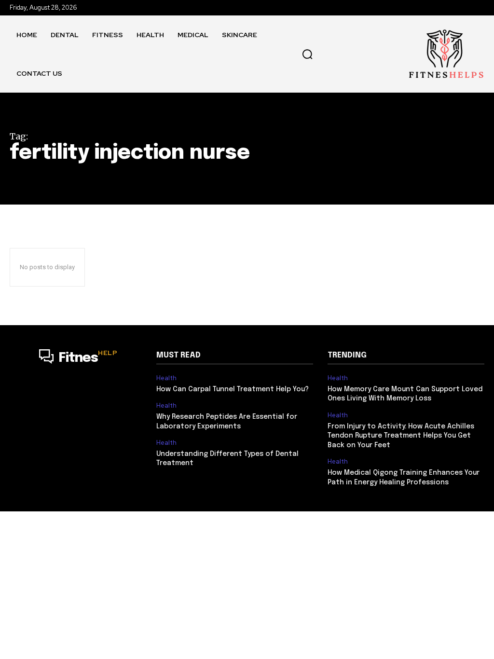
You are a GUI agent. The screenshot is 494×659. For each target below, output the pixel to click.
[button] (307, 54)
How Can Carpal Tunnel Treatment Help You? (232, 389)
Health (166, 378)
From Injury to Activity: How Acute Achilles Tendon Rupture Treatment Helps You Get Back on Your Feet (401, 436)
